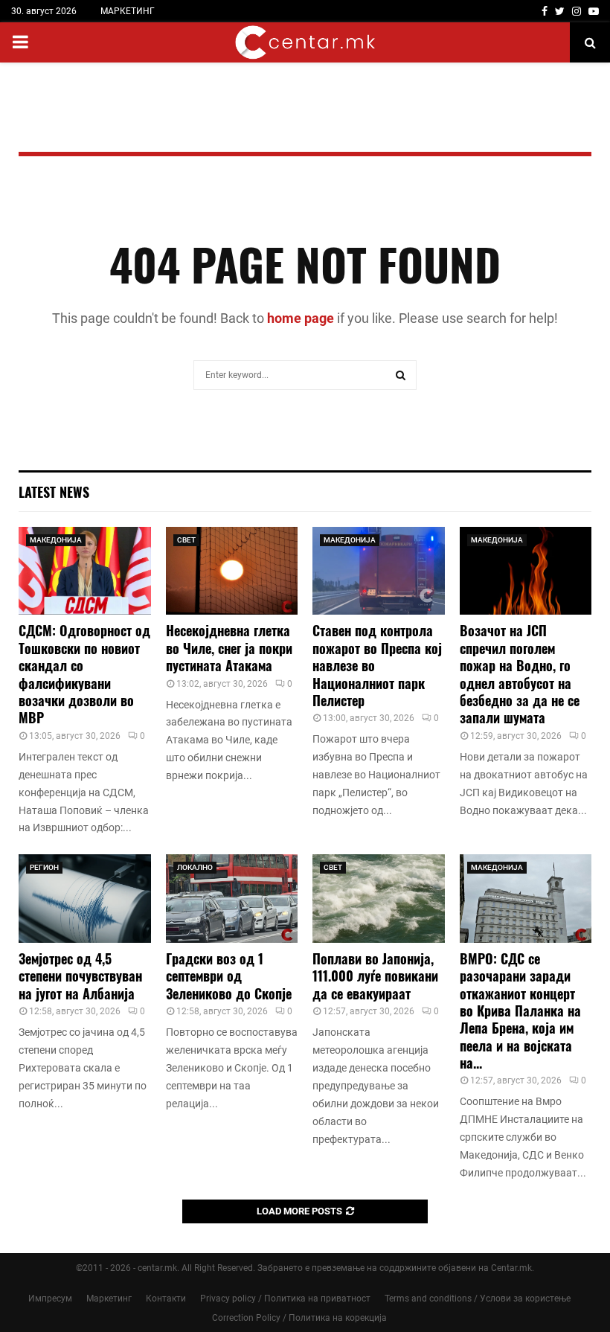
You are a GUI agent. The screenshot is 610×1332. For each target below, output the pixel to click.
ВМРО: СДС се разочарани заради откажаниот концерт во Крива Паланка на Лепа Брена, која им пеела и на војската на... (520, 1010)
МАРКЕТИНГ (127, 11)
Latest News (54, 492)
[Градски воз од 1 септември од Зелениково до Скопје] (232, 898)
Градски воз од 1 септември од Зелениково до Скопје (229, 976)
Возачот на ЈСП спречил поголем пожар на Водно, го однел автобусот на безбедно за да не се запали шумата (520, 674)
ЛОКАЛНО (195, 867)
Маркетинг (109, 1298)
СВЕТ (186, 540)
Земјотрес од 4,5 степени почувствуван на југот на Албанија (80, 976)
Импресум (50, 1298)
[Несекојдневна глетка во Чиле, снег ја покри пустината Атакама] (232, 571)
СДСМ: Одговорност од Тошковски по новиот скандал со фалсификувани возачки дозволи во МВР (84, 674)
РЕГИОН (44, 867)
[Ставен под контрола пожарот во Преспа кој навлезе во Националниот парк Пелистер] (378, 571)
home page (300, 318)
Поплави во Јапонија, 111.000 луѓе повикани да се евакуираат (375, 976)
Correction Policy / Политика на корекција (299, 1318)
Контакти (166, 1298)
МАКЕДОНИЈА (56, 540)
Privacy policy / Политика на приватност (285, 1298)
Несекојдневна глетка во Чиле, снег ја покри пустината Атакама (229, 648)
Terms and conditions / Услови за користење (478, 1298)
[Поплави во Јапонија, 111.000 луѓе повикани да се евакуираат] (378, 898)
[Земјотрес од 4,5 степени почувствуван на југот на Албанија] (85, 898)
